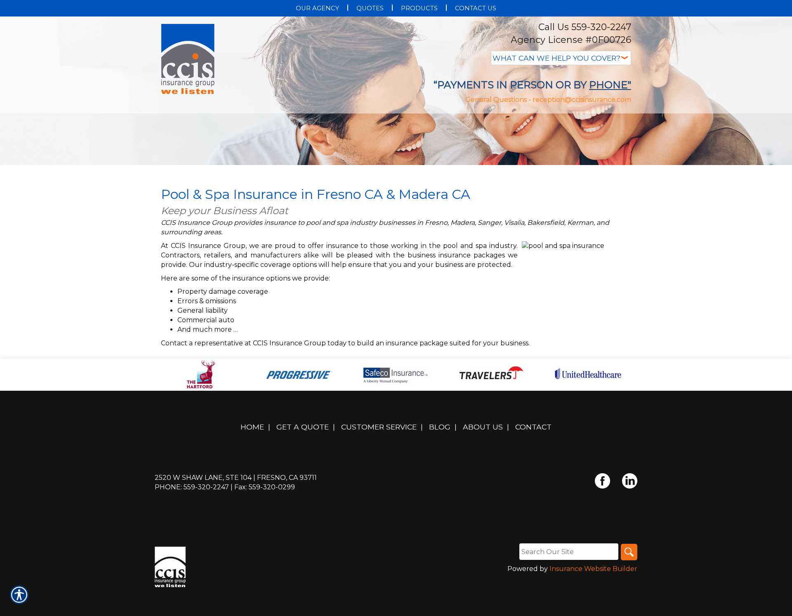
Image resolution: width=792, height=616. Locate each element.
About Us (483, 426)
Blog (439, 426)
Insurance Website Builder (593, 569)
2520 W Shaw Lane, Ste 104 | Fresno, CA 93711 (236, 477)
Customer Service (379, 426)
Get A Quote (302, 426)
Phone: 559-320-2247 (192, 487)
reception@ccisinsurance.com (582, 100)
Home (252, 426)
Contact (533, 426)
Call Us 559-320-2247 (584, 27)
